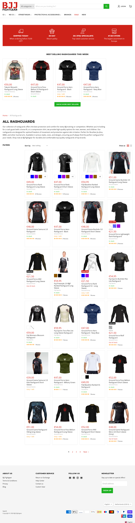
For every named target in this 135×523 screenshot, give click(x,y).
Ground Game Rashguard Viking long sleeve (37, 431)
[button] (130, 522)
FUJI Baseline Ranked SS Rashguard (90, 386)
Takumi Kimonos (9, 92)
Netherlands (122, 504)
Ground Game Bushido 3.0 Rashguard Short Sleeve (92, 230)
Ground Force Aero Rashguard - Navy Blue (92, 88)
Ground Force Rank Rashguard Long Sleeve (36, 185)
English (107, 504)
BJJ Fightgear (7, 478)
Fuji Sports (84, 189)
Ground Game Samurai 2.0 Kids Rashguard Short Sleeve (37, 382)
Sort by (27, 146)
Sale (76, 15)
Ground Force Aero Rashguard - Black (64, 88)
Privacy (5, 484)
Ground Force (35, 94)
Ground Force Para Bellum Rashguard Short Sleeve (119, 381)
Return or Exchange (43, 478)
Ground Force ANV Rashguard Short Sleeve (90, 431)
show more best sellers (67, 104)
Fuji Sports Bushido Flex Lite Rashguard (118, 280)
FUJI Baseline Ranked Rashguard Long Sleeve (90, 185)
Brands (67, 15)
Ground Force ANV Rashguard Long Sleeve (36, 280)
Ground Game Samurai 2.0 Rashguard (37, 230)
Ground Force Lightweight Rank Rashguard (119, 235)
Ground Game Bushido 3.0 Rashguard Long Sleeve (119, 181)
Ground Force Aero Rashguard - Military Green (64, 381)
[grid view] (127, 145)
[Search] (106, 6)
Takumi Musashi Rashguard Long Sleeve (13, 88)
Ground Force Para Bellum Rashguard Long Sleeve (64, 431)
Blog (4, 487)
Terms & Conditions (10, 481)
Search (5, 511)
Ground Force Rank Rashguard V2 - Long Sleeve (89, 286)
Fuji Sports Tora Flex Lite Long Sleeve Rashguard (63, 332)
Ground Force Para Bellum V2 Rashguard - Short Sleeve (40, 89)
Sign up (107, 490)
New (84, 15)
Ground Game (113, 184)
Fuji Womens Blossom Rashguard (35, 336)
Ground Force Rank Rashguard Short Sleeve (63, 185)
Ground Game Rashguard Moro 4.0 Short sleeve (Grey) (119, 432)
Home (5, 115)
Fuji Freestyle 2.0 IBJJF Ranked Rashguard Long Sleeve (63, 285)
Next (85, 452)
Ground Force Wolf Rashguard (116, 336)
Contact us (39, 484)
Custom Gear (40, 487)
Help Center (40, 481)
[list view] (130, 145)
